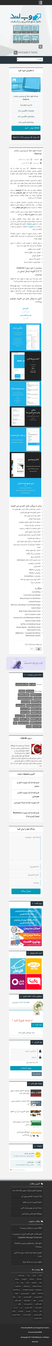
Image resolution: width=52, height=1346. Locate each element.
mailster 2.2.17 (36, 694)
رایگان (19, 1304)
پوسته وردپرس (38, 1318)
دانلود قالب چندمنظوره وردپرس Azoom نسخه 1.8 (28, 1245)
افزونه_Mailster (36, 709)
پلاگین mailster (36, 712)
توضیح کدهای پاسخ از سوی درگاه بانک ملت (19, 1092)
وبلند (40, 1311)
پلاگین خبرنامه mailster (33, 716)
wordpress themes (39, 1291)
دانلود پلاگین (38, 1304)
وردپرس (28, 726)
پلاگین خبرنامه (25, 712)
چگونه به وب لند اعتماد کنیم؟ (32, 1262)
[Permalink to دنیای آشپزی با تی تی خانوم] (36, 1113)
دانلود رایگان (18, 1301)
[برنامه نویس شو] (26, 938)
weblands (26, 1286)
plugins (24, 1279)
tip (17, 1283)
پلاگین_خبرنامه (24, 719)
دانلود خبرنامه (37, 726)
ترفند (19, 1297)
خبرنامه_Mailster (35, 723)
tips (22, 1283)
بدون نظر (36, 163)
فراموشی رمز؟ (37, 1074)
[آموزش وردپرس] (26, 932)
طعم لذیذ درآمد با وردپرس (22, 1002)
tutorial (34, 1283)
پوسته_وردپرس (16, 1315)
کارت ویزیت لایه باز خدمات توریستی (26, 802)
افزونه (16, 1293)
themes (39, 1279)
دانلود (15, 723)
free (28, 1276)
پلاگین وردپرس (20, 716)
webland (18, 1286)
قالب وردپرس (28, 1308)
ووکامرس (20, 1311)
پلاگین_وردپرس (38, 1315)
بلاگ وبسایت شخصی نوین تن (31, 1196)
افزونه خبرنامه (25, 702)
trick (27, 1283)
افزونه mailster (36, 702)
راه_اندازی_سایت (28, 1304)
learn (34, 1276)
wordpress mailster (25, 698)
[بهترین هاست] (26, 946)
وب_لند (15, 1308)
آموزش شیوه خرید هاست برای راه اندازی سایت (28, 1254)
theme (32, 1279)
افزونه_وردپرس (38, 1297)
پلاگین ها (32, 684)
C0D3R (40, 1332)
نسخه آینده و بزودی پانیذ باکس (31, 1208)
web (40, 1283)
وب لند (34, 1311)
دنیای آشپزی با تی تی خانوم (20, 1111)
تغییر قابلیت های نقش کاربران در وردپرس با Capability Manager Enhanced (27, 1236)
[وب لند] (26, 23)
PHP (40, 1276)
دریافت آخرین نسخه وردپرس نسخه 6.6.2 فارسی (25, 913)
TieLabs (45, 1328)
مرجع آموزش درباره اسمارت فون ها (24, 1154)
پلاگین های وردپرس (22, 684)
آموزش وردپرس (25, 1293)
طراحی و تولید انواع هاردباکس (24, 1163)
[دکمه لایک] (38, 649)
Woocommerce (37, 1286)
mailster (22, 691)
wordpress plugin (28, 1290)
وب (21, 1308)
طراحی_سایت (38, 1308)
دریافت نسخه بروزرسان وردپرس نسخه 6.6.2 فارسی (25, 921)
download (30, 691)
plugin (17, 1279)
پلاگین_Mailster (36, 719)
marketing (37, 698)
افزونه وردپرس (20, 705)
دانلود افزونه (27, 1301)
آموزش (33, 1293)
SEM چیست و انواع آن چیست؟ (31, 1228)
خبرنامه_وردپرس (23, 723)
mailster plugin (23, 694)
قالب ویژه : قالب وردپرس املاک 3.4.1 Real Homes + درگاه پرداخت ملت (26, 138)
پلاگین (13, 1311)
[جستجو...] (40, 47)
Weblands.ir (39, 1337)
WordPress (16, 1290)
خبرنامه (16, 719)
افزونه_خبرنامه (25, 709)
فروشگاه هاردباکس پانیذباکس (23, 1133)
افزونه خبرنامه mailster (34, 705)
